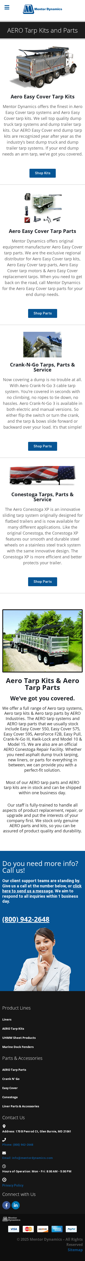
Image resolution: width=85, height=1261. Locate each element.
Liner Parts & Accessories (20, 1106)
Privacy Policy (12, 1185)
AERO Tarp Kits (13, 1028)
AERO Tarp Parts (14, 1070)
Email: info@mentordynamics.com (27, 1158)
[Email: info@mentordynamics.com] (4, 1153)
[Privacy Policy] (4, 1180)
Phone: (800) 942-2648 (17, 1144)
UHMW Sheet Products (19, 1038)
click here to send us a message (42, 889)
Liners (6, 1019)
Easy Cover (10, 1088)
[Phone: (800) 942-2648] (4, 1140)
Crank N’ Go (10, 1079)
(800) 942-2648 (25, 919)
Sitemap (75, 1249)
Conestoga (10, 1097)
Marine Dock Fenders (18, 1047)
